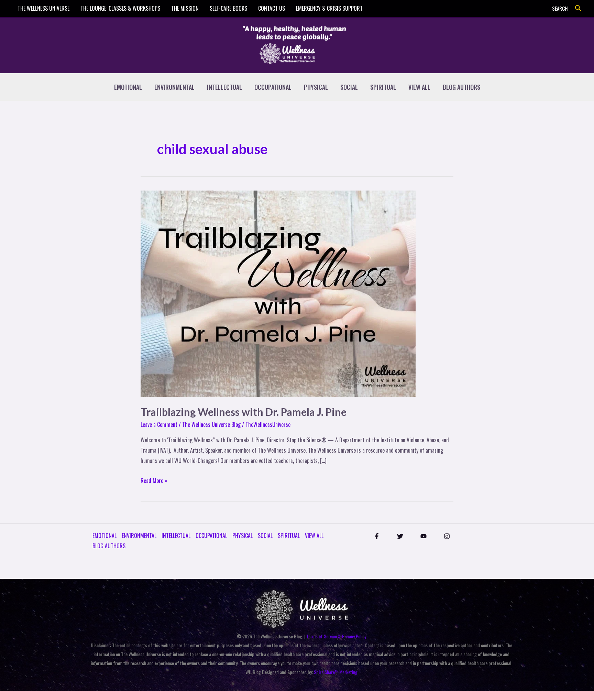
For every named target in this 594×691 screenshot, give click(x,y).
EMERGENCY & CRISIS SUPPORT (329, 8)
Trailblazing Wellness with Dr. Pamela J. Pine (243, 412)
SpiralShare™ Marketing (336, 672)
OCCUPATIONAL (273, 87)
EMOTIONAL (128, 87)
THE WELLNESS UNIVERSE (43, 8)
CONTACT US (271, 8)
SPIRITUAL (383, 87)
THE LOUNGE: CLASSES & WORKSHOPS (120, 8)
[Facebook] (377, 536)
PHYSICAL (316, 87)
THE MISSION (185, 8)
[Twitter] (400, 536)
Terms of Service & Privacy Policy (336, 636)
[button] (578, 8)
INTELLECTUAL (224, 87)
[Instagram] (447, 536)
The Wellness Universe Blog (211, 424)
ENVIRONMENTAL (174, 87)
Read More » (154, 480)
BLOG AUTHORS (461, 87)
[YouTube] (423, 536)
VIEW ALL (419, 87)
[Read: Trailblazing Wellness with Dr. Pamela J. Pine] (278, 293)
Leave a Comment (159, 424)
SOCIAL (349, 87)
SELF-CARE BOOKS (228, 8)
